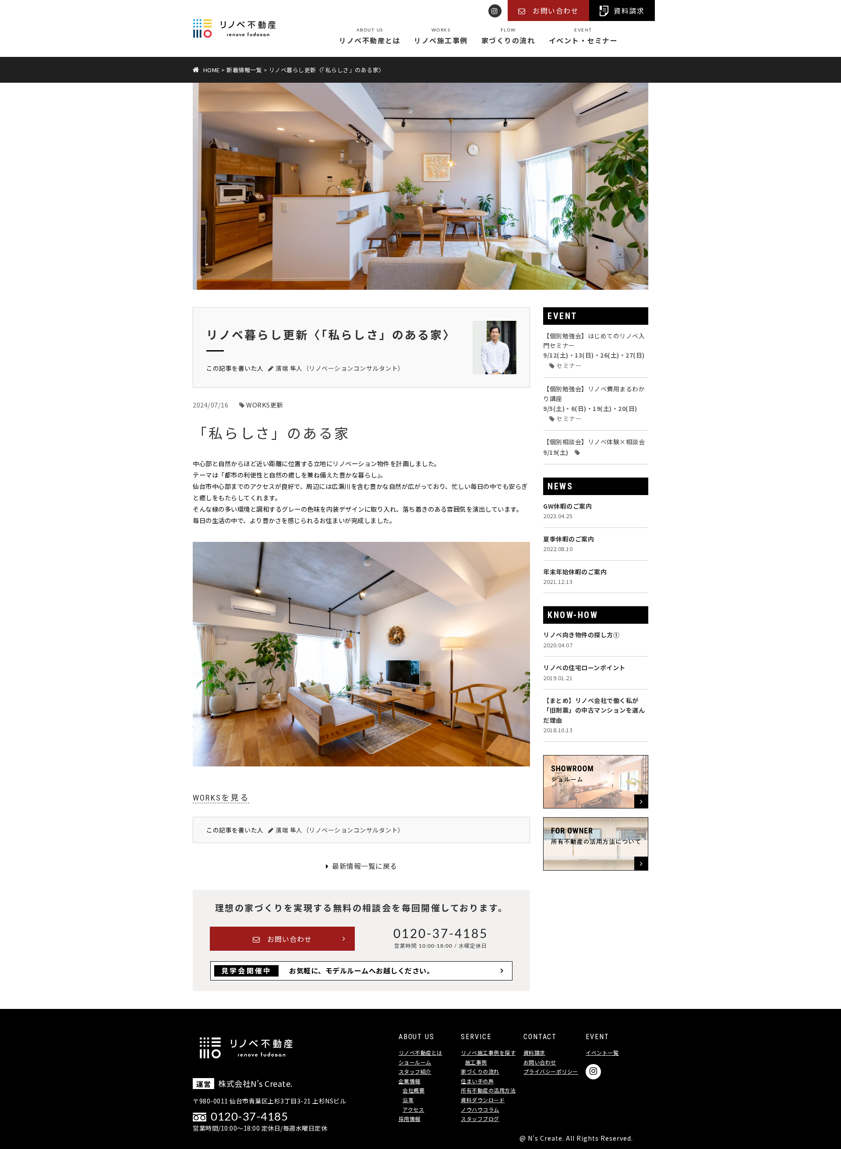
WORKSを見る (221, 798)
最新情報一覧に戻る (364, 866)
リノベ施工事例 (441, 37)
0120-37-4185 (440, 933)
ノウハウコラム (480, 1109)
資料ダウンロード (483, 1099)
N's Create (545, 1138)
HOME (211, 70)
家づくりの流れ (508, 37)
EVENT (563, 316)
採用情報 (409, 1118)
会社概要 (413, 1090)
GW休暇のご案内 (567, 511)
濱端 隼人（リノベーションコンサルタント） (340, 368)
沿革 (408, 1099)
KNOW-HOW (573, 615)
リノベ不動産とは (369, 37)
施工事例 (476, 1062)
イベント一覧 (602, 1052)
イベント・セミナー (583, 37)
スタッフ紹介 (415, 1071)
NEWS (560, 486)
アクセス (413, 1109)
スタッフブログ (480, 1118)
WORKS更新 (264, 404)
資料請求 (534, 1052)
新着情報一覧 (244, 70)
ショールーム (415, 1062)
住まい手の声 (477, 1081)
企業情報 (409, 1081)
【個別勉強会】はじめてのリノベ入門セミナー (594, 350)
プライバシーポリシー (550, 1071)
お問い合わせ (289, 939)
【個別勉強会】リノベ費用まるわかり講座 (594, 403)
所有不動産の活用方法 (488, 1090)
